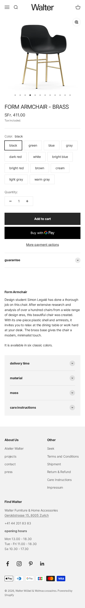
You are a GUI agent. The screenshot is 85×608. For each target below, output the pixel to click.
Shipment (54, 464)
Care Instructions (59, 480)
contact (10, 464)
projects (10, 456)
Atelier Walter (14, 448)
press (8, 472)
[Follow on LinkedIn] (42, 564)
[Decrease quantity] (10, 201)
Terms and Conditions (63, 456)
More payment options (42, 244)
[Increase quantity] (27, 201)
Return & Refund (59, 472)
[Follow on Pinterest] (31, 564)
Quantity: (11, 192)
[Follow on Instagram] (19, 564)
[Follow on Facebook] (8, 564)
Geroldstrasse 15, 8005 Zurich (27, 515)
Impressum (55, 487)
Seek (50, 448)
